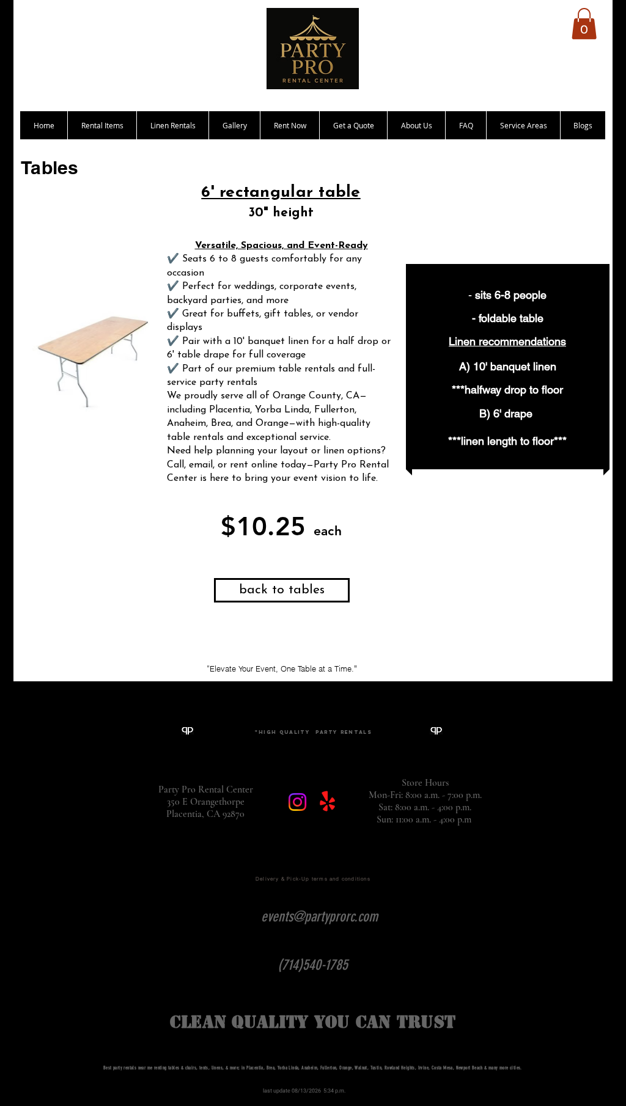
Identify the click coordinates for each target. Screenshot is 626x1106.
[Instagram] (297, 802)
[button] (584, 23)
